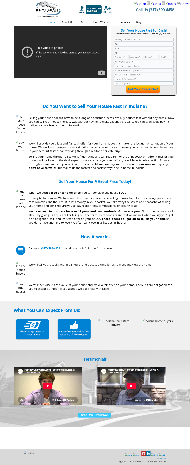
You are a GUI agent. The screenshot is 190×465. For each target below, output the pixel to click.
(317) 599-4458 (161, 9)
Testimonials (122, 22)
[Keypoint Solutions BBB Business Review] (95, 13)
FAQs (82, 22)
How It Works (100, 22)
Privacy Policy (160, 458)
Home (52, 22)
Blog (138, 22)
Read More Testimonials (94, 415)
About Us (67, 22)
